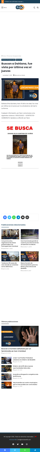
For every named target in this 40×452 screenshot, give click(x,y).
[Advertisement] (20, 33)
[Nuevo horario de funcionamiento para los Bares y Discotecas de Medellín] (30, 256)
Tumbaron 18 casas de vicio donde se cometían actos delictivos (9, 265)
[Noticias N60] (20, 7)
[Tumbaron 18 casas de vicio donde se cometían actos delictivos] (10, 256)
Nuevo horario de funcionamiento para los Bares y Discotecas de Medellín (29, 265)
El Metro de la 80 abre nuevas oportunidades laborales (21, 1)
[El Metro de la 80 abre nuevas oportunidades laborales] (6, 368)
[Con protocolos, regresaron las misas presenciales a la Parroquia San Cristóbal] (10, 234)
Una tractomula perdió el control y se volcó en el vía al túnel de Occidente (30, 242)
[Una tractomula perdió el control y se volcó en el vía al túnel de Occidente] (30, 234)
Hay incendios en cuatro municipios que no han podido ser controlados (25, 383)
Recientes (19, 59)
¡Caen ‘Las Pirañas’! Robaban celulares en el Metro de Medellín (24, 359)
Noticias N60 (13, 439)
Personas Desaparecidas (14, 56)
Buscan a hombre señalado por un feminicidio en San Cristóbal (16, 349)
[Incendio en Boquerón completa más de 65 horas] (6, 376)
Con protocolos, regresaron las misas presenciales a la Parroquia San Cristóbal (9, 243)
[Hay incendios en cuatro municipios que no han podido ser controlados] (6, 385)
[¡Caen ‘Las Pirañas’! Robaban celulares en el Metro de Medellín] (6, 360)
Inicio (4, 56)
